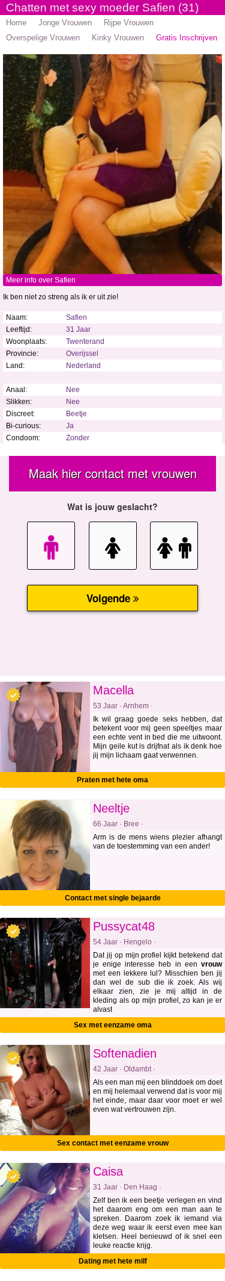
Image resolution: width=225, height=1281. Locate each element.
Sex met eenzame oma (113, 1025)
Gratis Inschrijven (186, 37)
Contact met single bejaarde (113, 898)
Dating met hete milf (113, 1261)
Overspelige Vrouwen (43, 37)
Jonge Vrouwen (65, 22)
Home (16, 22)
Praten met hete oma (112, 780)
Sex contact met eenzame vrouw (113, 1143)
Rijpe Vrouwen (129, 22)
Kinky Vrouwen (118, 37)
